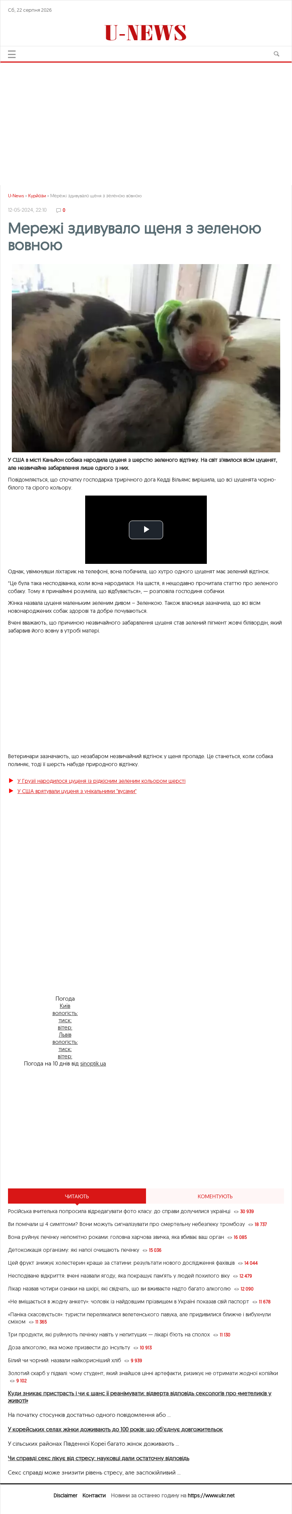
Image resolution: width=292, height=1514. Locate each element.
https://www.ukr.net (211, 1495)
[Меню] (12, 54)
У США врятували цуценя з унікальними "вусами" (76, 791)
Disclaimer (65, 1495)
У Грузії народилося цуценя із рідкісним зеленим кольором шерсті (101, 780)
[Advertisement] (146, 121)
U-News (16, 195)
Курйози (37, 195)
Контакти (94, 1495)
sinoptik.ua (93, 1063)
